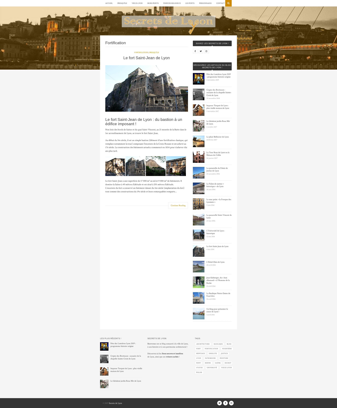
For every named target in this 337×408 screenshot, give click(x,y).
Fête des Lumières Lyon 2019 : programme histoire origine (218, 75)
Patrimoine (210, 358)
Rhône (208, 363)
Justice (224, 353)
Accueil (109, 3)
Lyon (198, 358)
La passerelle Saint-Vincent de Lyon (219, 216)
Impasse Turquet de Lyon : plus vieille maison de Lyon (217, 107)
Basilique (218, 344)
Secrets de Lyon (115, 403)
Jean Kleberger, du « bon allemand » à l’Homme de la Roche (218, 280)
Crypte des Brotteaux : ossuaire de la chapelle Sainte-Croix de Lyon (218, 93)
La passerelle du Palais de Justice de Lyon (217, 169)
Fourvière (227, 349)
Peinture (224, 358)
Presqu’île (122, 3)
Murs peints (153, 3)
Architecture (203, 344)
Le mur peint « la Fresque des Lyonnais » (218, 201)
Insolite (213, 353)
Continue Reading (178, 205)
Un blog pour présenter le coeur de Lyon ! (217, 310)
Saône (218, 363)
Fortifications (141, 52)
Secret (228, 363)
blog (229, 344)
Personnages (205, 3)
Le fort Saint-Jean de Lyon (146, 58)
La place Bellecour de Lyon (217, 136)
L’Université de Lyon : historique (215, 232)
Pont (198, 363)
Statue (199, 368)
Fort (198, 349)
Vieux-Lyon (137, 3)
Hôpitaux (200, 353)
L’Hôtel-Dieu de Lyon (215, 262)
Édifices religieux (172, 3)
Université (212, 368)
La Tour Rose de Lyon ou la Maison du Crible (217, 154)
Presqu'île (154, 52)
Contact (220, 3)
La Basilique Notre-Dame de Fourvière (218, 295)
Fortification (211, 349)
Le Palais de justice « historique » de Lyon (215, 185)
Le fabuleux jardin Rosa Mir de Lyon (218, 122)
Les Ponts (189, 3)
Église (199, 372)
